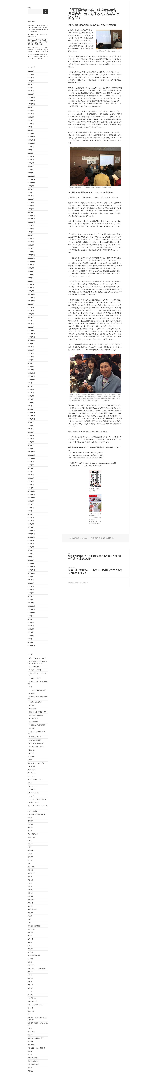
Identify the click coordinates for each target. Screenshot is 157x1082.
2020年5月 (31, 317)
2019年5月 (31, 356)
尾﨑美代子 (31, 900)
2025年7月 (31, 114)
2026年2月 (31, 91)
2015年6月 (31, 511)
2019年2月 (31, 366)
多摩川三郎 (31, 873)
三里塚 (30, 817)
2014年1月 (31, 563)
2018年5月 (31, 396)
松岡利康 (30, 939)
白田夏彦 (30, 995)
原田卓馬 (30, 857)
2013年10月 (31, 573)
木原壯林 (30, 932)
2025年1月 (31, 133)
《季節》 (30, 687)
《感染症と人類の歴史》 (35, 702)
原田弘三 (30, 860)
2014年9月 (31, 540)
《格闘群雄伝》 (32, 708)
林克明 (30, 945)
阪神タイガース (32, 1045)
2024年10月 (31, 143)
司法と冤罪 (31, 867)
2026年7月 (31, 74)
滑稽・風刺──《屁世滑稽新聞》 (37, 968)
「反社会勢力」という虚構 (36, 743)
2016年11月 (31, 455)
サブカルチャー (32, 789)
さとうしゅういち (33, 786)
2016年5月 (31, 475)
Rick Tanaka (31, 773)
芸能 (29, 1014)
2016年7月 (31, 468)
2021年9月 (31, 265)
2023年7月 (31, 192)
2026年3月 (31, 87)
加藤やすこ (31, 850)
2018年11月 (31, 376)
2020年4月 (31, 320)
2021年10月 (31, 261)
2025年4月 (31, 123)
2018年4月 (31, 399)
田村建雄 (30, 988)
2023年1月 (31, 212)
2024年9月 (31, 146)
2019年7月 (31, 350)
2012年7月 (31, 622)
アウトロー (31, 776)
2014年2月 (31, 560)
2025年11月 (31, 100)
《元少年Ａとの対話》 (34, 678)
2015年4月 (31, 517)
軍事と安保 (31, 1031)
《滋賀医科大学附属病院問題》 (37, 725)
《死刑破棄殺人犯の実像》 (36, 715)
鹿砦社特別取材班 (33, 1064)
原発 (29, 863)
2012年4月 (31, 632)
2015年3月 (31, 521)
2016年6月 (31, 471)
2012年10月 (31, 612)
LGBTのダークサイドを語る (36, 763)
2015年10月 (31, 498)
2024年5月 (31, 160)
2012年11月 (31, 609)
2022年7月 (31, 232)
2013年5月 (31, 590)
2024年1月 (31, 173)
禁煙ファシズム (32, 1001)
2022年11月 (31, 219)
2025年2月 (31, 130)
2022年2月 (31, 248)
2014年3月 (31, 557)
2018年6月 (31, 393)
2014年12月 (31, 530)
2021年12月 (31, 255)
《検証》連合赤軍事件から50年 (37, 712)
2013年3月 (31, 596)
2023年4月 (31, 202)
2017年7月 (31, 429)
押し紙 (30, 916)
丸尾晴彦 (30, 824)
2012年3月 (31, 635)
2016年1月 (31, 488)
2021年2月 (31, 288)
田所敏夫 (30, 985)
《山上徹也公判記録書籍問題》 (37, 690)
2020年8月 (31, 307)
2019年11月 (31, 337)
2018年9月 (31, 383)
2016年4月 (31, 478)
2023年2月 (31, 209)
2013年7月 (31, 583)
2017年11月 (31, 416)
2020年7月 (31, 311)
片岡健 (30, 975)
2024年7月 (31, 153)
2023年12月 (31, 176)
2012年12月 (31, 606)
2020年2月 (31, 327)
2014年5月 (31, 550)
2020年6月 (31, 314)
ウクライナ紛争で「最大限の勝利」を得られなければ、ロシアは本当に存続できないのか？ (38, 42)
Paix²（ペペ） (32, 770)
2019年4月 (31, 360)
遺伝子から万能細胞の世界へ (36, 1038)
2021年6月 (31, 274)
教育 (29, 919)
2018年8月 (31, 386)
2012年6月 (31, 626)
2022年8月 (31, 228)
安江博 (30, 886)
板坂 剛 (30, 942)
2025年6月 (31, 117)
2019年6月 (31, 353)
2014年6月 (31, 547)
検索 (29, 8)
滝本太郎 (30, 972)
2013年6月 (31, 586)
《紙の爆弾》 (32, 728)
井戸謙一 (30, 827)
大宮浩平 (30, 880)
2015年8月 (31, 504)
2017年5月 (31, 435)
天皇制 (30, 883)
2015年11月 (31, 494)
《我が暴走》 (32, 705)
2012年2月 (31, 639)
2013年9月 (31, 576)
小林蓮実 (30, 896)
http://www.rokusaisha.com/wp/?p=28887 (88, 452)
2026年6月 (31, 78)
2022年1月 (31, 251)
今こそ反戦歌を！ (33, 834)
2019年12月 (31, 334)
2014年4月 (31, 553)
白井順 (30, 991)
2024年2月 (31, 169)
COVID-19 (31, 753)
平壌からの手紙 (32, 909)
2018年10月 (31, 379)
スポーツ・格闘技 (33, 793)
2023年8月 (31, 189)
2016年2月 (31, 484)
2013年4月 (31, 593)
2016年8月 (31, 465)
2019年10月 (31, 340)
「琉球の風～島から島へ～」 (36, 747)
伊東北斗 (30, 840)
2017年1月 (31, 448)
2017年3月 (31, 442)
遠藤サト (30, 1035)
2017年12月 (31, 412)
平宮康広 (30, 913)
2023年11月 (31, 179)
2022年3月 (31, 245)
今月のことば (32, 837)
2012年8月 (31, 619)
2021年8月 (31, 268)
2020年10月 (31, 301)
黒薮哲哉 (30, 1071)
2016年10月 (31, 458)
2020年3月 (31, 324)
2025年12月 (31, 97)
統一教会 (30, 1008)
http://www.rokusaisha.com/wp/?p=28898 (88, 458)
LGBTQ (30, 760)
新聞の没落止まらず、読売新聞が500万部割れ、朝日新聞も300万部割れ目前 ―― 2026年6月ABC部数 (38, 49)
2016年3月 (31, 481)
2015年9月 (31, 501)
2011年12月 (31, 645)
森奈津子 (30, 949)
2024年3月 (31, 166)
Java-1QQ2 (31, 756)
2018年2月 (31, 406)
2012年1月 (31, 642)
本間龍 (30, 936)
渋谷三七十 (31, 965)
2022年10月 (31, 222)
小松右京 (30, 890)
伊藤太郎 (30, 844)
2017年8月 (31, 425)
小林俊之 (30, 893)
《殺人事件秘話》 (33, 718)
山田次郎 (30, 906)
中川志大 (30, 821)
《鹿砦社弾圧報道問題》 (35, 740)
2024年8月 (31, 150)
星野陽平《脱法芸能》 (34, 926)
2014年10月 (31, 537)
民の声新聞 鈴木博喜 (34, 955)
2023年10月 (31, 183)
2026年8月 (31, 71)
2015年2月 (31, 524)
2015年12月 (31, 491)
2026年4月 (31, 84)
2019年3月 (31, 363)
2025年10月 (31, 104)
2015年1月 (31, 527)
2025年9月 (31, 107)
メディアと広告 (32, 811)
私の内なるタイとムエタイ (36, 1005)
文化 (29, 922)
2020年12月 (31, 294)
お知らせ (30, 783)
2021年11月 (31, 258)
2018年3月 (31, 402)
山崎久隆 (30, 903)
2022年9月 (31, 225)
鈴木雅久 (30, 1041)
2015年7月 (31, 507)
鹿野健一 (30, 1068)
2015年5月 (31, 514)
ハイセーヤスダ (32, 796)
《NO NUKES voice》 (34, 666)
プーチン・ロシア (33, 802)
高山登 (30, 1054)
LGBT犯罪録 (31, 766)
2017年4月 (31, 439)
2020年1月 (31, 330)
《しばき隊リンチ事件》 (35, 670)
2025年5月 (31, 120)
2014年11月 (31, 534)
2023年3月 (31, 206)
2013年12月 (31, 567)
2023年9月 (31, 186)
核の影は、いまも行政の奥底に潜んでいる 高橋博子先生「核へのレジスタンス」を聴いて (38, 56)
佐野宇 (30, 847)
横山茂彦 (30, 952)
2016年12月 (31, 452)
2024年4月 (31, 163)
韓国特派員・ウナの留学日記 (36, 1048)
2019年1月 (31, 370)
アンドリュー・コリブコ (35, 779)
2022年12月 (31, 215)
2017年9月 (31, 422)
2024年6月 (31, 156)
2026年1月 (31, 94)
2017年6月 (31, 432)
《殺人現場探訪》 (33, 722)
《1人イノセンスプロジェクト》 (37, 658)
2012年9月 (31, 616)
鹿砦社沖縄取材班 (33, 1061)
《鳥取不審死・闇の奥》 (35, 737)
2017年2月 (31, 445)
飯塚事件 (30, 1051)
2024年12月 (31, 137)
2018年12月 (31, 373)
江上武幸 (30, 959)
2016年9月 (31, 462)
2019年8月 (31, 347)
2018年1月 (31, 409)
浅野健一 (30, 962)
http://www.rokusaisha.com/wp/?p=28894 (88, 455)
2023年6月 (31, 196)
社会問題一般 (32, 998)
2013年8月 (31, 580)
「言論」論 (31, 750)
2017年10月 (31, 419)
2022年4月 (31, 242)
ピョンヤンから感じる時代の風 (37, 799)
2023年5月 (31, 199)
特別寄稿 (30, 978)
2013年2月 (31, 599)
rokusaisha (85, 538)
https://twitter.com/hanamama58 (104, 463)
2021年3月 (31, 284)
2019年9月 (31, 343)
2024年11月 (31, 140)
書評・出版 (31, 929)
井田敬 (30, 831)
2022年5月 (31, 238)
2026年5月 (31, 81)
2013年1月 (31, 603)
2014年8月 (31, 544)
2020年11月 (31, 297)
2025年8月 (31, 110)
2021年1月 (31, 291)
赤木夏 (30, 1028)
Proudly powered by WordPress (78, 583)
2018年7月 (31, 389)
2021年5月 (31, 278)
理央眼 (30, 982)
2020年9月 (31, 304)
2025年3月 (31, 127)
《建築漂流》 (32, 693)
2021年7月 (31, 271)
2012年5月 (31, 629)
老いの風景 (31, 1011)
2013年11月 (31, 570)
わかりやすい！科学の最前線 (36, 814)
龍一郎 (30, 1074)
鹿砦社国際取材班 (33, 1058)
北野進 (30, 854)
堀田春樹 (30, 870)
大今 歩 (30, 877)
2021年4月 (31, 281)
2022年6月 (31, 235)
